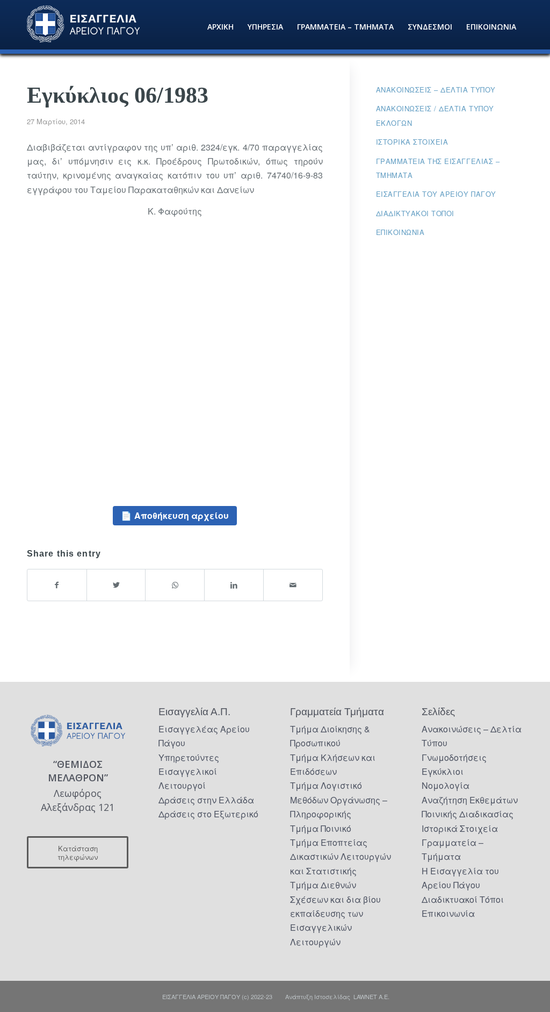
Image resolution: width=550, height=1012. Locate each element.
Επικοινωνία (400, 232)
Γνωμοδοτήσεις (454, 757)
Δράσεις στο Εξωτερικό (208, 814)
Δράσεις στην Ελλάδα (206, 800)
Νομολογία (445, 785)
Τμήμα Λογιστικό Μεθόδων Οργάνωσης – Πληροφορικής (338, 799)
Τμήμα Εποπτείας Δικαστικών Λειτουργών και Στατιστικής (340, 856)
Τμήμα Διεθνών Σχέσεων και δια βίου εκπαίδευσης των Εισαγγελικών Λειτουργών (335, 913)
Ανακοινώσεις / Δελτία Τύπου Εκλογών (435, 115)
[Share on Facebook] (56, 584)
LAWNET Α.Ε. (371, 996)
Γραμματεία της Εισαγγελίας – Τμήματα (438, 168)
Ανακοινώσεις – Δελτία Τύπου (436, 89)
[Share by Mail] (293, 584)
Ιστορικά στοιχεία (412, 142)
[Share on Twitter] (116, 584)
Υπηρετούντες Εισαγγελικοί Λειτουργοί (188, 771)
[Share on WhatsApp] (175, 584)
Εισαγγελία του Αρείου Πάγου (436, 194)
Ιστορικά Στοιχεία (460, 828)
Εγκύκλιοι (443, 771)
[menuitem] (220, 27)
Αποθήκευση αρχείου (181, 515)
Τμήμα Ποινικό (320, 828)
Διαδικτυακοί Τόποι (415, 213)
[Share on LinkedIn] (234, 584)
